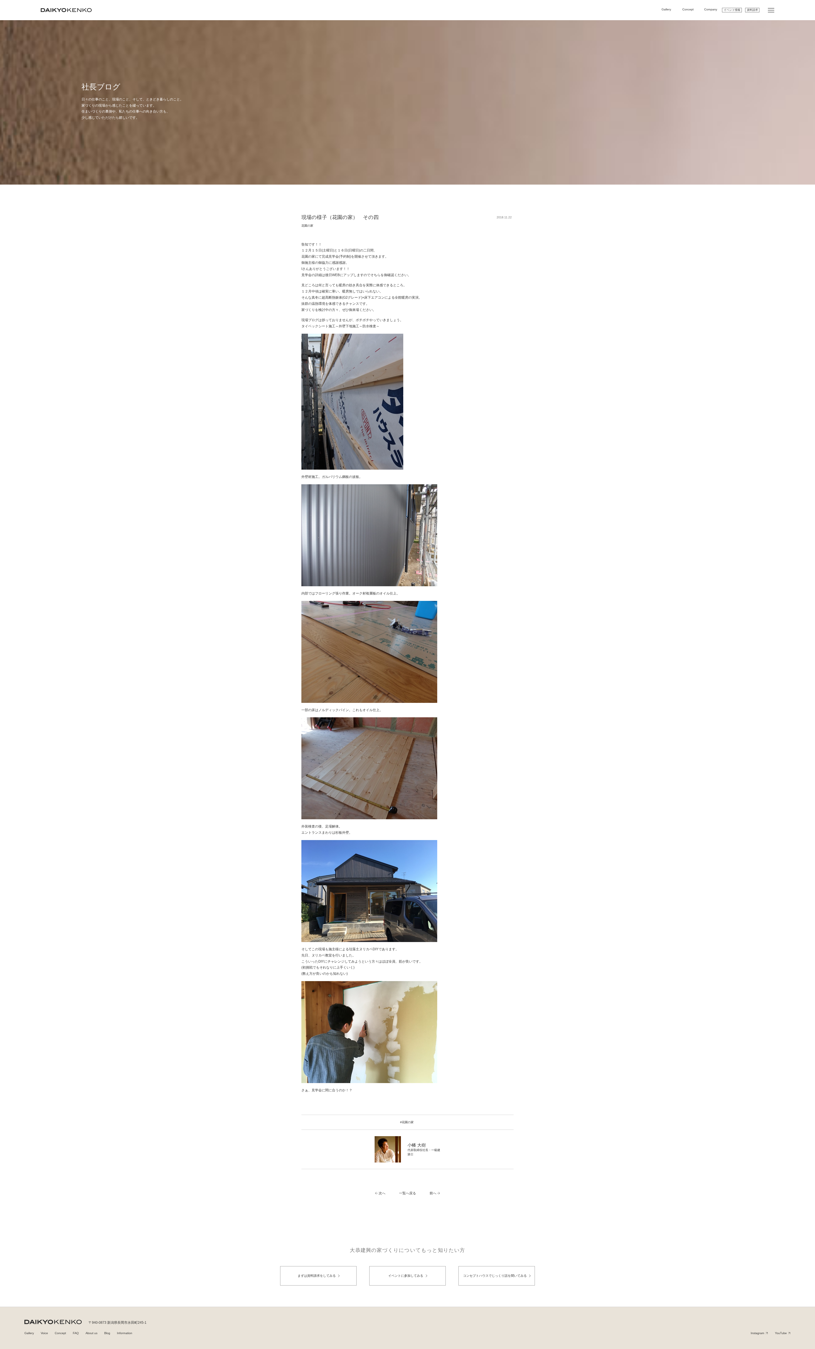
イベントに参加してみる (405, 1275)
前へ (433, 1193)
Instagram (757, 1333)
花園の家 (307, 225)
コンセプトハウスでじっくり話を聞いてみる (495, 1275)
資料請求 (752, 9)
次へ (382, 1193)
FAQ (76, 1333)
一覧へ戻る (407, 1193)
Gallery (29, 1333)
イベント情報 (732, 9)
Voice (44, 1333)
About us (91, 1333)
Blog (107, 1333)
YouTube (781, 1333)
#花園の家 (407, 1122)
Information (124, 1333)
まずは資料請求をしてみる (317, 1275)
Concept (60, 1333)
